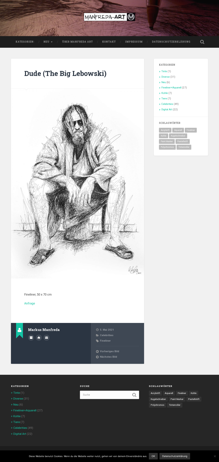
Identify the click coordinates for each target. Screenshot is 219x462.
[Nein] (214, 456)
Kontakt (109, 41)
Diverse (165, 76)
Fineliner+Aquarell (171, 87)
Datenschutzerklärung (171, 41)
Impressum (134, 41)
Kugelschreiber (178, 136)
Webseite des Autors (39, 338)
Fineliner (105, 340)
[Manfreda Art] (109, 18)
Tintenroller (183, 147)
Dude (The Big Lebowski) (65, 73)
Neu (46, 41)
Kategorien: (25, 41)
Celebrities (106, 335)
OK (153, 456)
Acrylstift (165, 130)
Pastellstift (182, 141)
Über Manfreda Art (77, 41)
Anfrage (29, 303)
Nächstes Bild (108, 356)
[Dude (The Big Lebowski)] (77, 183)
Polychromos (167, 147)
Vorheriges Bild (109, 351)
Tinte (164, 71)
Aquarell (178, 130)
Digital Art (166, 109)
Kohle (164, 93)
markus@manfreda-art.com (46, 338)
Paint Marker (167, 141)
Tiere (164, 98)
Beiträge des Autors (31, 338)
